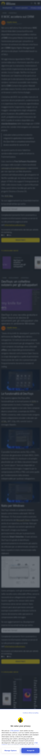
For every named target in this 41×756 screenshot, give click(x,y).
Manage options (11, 750)
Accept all (30, 750)
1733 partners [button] (14, 731)
